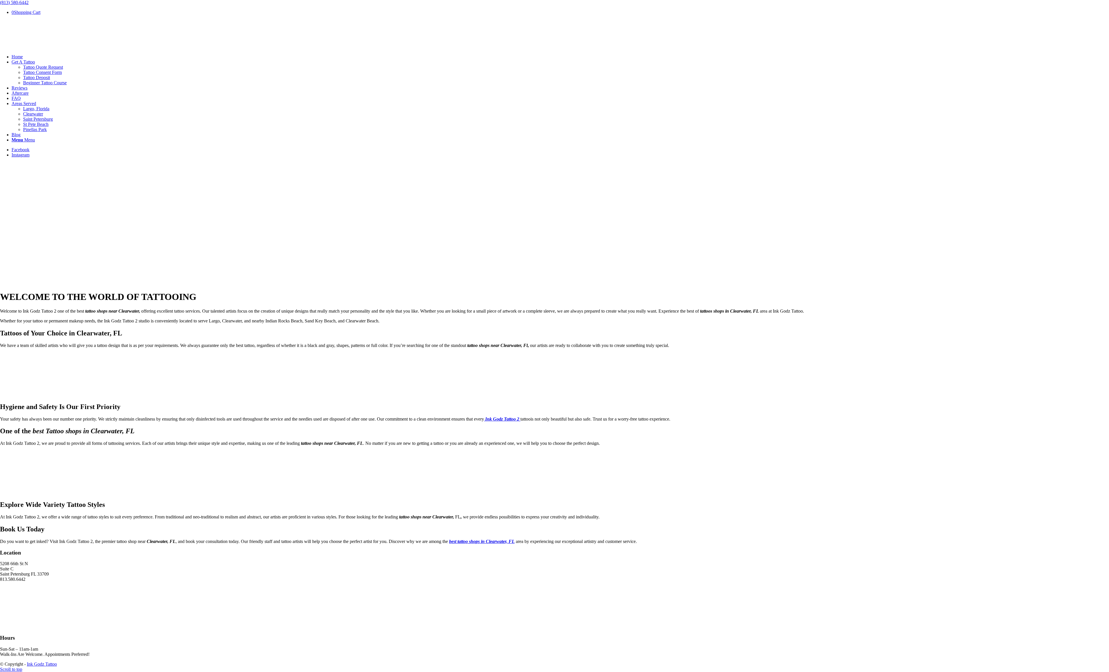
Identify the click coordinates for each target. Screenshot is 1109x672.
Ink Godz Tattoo (42, 664)
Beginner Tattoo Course (45, 82)
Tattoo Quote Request (43, 67)
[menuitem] (560, 56)
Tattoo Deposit (36, 77)
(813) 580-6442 (14, 2)
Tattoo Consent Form (42, 72)
